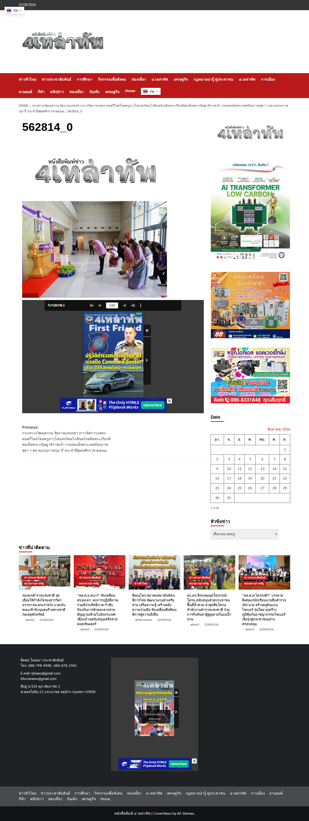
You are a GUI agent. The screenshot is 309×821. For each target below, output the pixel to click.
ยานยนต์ (25, 92)
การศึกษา (84, 79)
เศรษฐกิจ (181, 79)
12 (250, 469)
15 (285, 469)
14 (274, 469)
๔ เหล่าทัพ (160, 79)
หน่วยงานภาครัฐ (34, 583)
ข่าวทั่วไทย (27, 79)
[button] (287, 85)
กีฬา (41, 92)
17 (229, 478)
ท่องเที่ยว (139, 79)
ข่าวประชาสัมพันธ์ (56, 79)
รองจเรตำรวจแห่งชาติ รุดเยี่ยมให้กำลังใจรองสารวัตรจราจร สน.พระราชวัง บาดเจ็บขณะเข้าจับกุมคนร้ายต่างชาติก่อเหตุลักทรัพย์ (44, 604)
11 (240, 469)
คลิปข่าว (57, 92)
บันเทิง (94, 92)
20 (262, 478)
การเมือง (268, 79)
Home (130, 91)
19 (250, 478)
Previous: (66, 438)
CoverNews (162, 813)
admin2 (30, 620)
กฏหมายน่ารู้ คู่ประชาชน (213, 79)
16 (217, 478)
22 (285, 478)
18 (240, 478)
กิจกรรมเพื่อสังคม (112, 79)
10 (229, 469)
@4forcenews (143, 620)
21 (274, 478)
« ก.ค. (215, 508)
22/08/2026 (47, 620)
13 (262, 469)
